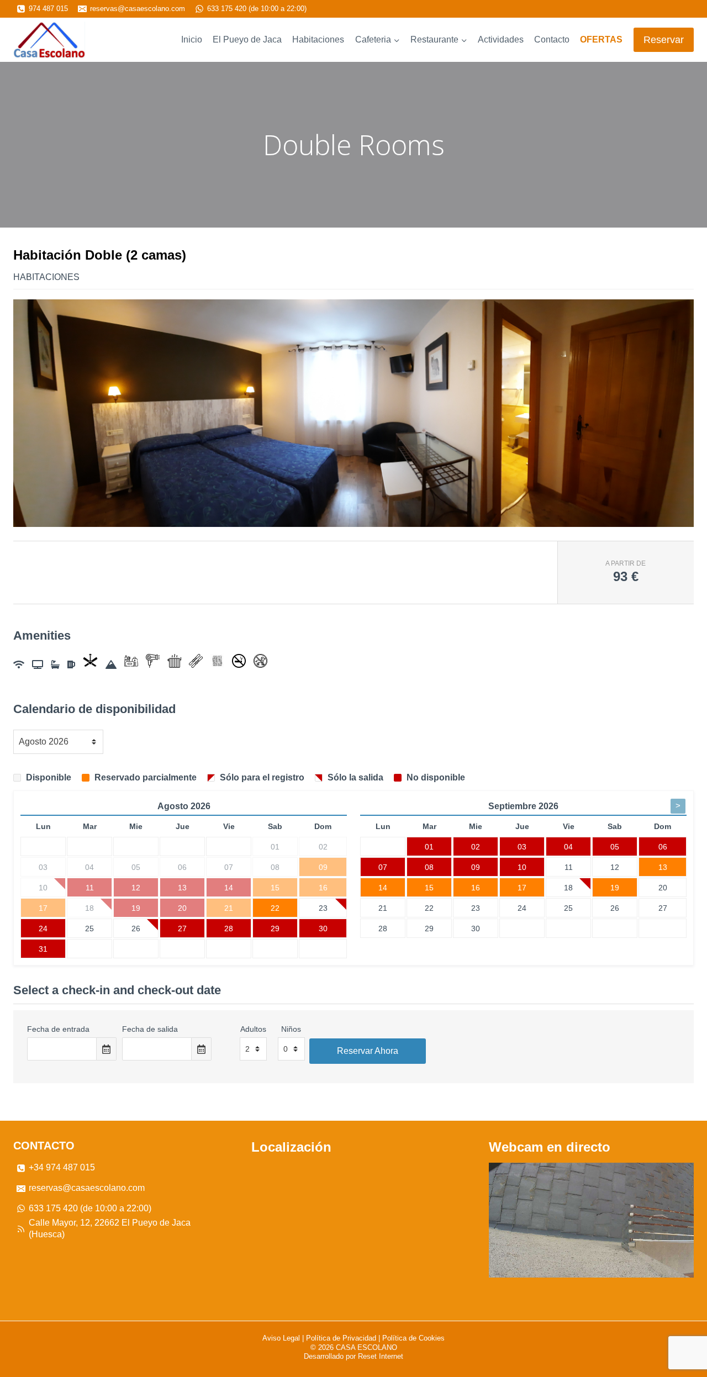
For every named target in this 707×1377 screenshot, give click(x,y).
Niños (291, 1029)
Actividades (501, 39)
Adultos (253, 1029)
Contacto (551, 39)
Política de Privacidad (341, 1338)
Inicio (191, 39)
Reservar (663, 39)
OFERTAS (601, 39)
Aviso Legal (281, 1338)
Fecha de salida (150, 1029)
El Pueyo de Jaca (247, 39)
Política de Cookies (413, 1338)
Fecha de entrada (58, 1029)
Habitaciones (318, 39)
